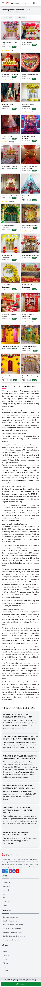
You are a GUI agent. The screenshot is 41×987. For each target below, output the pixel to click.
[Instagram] (10, 871)
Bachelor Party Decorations (12, 932)
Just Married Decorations (11, 928)
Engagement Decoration (30, 256)
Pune (4, 898)
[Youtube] (17, 871)
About (4, 952)
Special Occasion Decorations (13, 936)
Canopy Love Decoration (10, 196)
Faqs (4, 967)
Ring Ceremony (27, 43)
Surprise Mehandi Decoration (8, 227)
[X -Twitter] (6, 871)
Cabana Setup (7, 136)
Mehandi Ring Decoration (6, 286)
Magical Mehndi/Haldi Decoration (29, 347)
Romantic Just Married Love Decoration (29, 167)
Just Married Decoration (10, 75)
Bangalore (6, 886)
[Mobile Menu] (3, 3)
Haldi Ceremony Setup (29, 226)
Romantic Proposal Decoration (28, 315)
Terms (4, 959)
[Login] (29, 3)
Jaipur (4, 894)
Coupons (5, 955)
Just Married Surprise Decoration (29, 286)
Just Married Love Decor (10, 166)
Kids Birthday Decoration (11, 921)
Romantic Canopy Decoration (8, 106)
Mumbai (5, 890)
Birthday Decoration (10, 917)
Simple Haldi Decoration (10, 346)
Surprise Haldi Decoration (7, 257)
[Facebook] (3, 871)
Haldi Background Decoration (28, 106)
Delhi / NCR (7, 882)
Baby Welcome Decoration (12, 925)
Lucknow (5, 901)
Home (2, 12)
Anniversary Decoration (11, 940)
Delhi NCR (9, 12)
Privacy (5, 963)
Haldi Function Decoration (7, 377)
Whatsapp (21, 984)
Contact (5, 971)
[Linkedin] (14, 871)
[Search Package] (25, 3)
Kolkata (5, 905)
